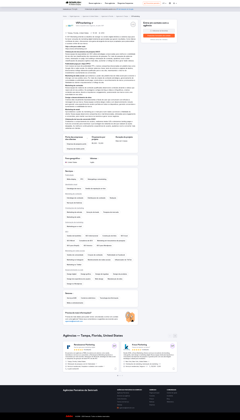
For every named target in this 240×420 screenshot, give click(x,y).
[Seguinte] (175, 336)
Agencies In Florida (107, 16)
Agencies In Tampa (122, 16)
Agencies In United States (90, 16)
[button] (164, 3)
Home (65, 16)
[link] (110, 3)
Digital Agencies (75, 16)
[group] (120, 355)
